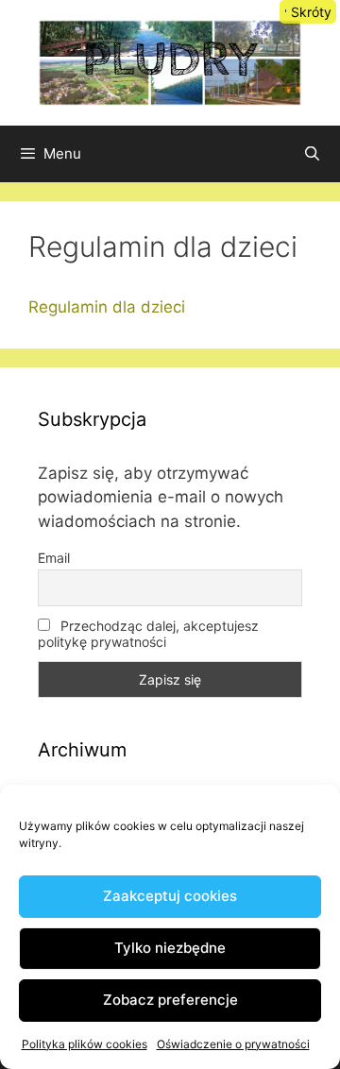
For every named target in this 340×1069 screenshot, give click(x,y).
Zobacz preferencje (170, 1000)
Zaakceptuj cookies (170, 896)
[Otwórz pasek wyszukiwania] (312, 154)
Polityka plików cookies (84, 1044)
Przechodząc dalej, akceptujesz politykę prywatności (148, 634)
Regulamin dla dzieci (106, 306)
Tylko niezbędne (170, 948)
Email (54, 558)
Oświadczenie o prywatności (233, 1044)
